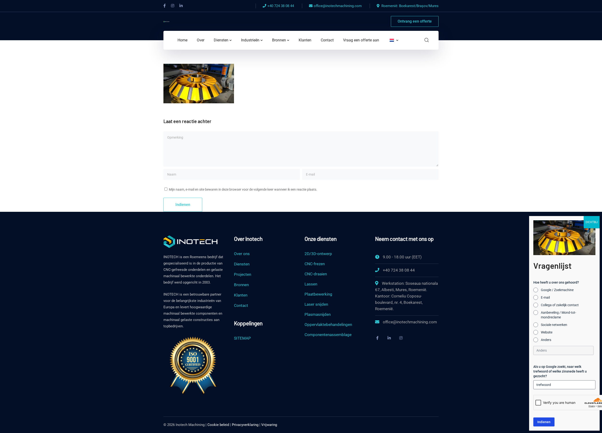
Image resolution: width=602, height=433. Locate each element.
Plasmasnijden (318, 314)
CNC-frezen (315, 263)
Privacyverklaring (245, 425)
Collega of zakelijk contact (560, 305)
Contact (241, 305)
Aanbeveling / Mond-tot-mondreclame (558, 315)
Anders (546, 340)
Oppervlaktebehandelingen (328, 324)
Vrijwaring (269, 425)
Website (546, 332)
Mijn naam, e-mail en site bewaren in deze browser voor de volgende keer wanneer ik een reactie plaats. (243, 189)
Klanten (240, 295)
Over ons (242, 253)
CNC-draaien (316, 274)
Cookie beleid (218, 425)
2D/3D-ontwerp (318, 253)
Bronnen (241, 284)
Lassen (311, 284)
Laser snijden (316, 304)
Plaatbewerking (318, 294)
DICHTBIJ (592, 222)
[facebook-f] (377, 338)
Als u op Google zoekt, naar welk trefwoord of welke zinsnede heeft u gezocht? (560, 371)
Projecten (242, 274)
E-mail (545, 297)
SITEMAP (242, 338)
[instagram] (401, 338)
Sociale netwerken (554, 325)
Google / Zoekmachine (557, 290)
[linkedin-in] (389, 338)
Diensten (242, 264)
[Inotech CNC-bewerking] (166, 21)
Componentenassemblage (328, 334)
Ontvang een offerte (415, 21)
